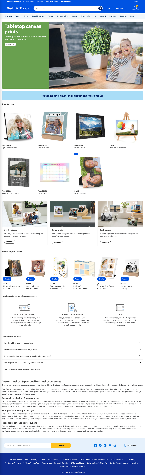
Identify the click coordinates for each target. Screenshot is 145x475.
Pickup (17, 16)
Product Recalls (117, 460)
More (132, 16)
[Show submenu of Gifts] (97, 16)
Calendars (123, 16)
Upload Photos (66, 1)
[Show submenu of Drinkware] (117, 16)
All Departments (16, 460)
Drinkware (112, 16)
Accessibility (130, 460)
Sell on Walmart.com (69, 460)
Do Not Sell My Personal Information (124, 463)
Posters (50, 16)
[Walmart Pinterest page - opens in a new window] (105, 445)
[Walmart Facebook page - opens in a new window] (95, 445)
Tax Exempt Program (13, 463)
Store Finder (30, 1)
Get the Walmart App (31, 463)
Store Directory (31, 460)
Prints (26, 16)
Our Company (53, 460)
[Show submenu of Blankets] (78, 16)
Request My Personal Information (72, 466)
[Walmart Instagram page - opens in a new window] (115, 445)
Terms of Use (47, 463)
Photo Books (85, 16)
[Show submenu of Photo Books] (90, 16)
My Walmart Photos (52, 1)
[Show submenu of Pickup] (21, 16)
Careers (43, 460)
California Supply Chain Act (97, 463)
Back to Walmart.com (14, 1)
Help (108, 8)
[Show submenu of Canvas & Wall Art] (69, 16)
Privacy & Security (61, 463)
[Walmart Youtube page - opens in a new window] (110, 445)
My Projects (40, 1)
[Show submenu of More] (134, 16)
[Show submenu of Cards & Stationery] (45, 16)
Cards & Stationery (38, 16)
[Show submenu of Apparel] (106, 16)
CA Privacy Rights (77, 463)
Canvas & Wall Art (62, 16)
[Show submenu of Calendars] (127, 16)
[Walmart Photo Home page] (18, 8)
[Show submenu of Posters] (54, 16)
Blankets (74, 16)
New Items (8, 16)
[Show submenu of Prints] (29, 16)
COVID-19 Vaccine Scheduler (97, 460)
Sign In (136, 1)
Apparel (103, 16)
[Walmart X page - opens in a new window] (100, 445)
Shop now (10, 44)
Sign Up (61, 445)
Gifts (95, 16)
